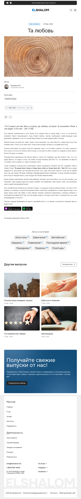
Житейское (58, 237)
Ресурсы (10, 452)
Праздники (23, 248)
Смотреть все (67, 264)
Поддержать (11, 426)
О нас (9, 412)
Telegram (42, 467)
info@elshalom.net (14, 464)
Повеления (35, 242)
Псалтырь (58, 248)
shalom (40, 10)
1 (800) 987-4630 (13, 468)
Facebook (42, 471)
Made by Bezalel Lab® (67, 493)
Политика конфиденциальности (35, 493)
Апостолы (22, 237)
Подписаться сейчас (17, 383)
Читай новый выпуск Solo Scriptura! (43, 3)
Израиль (18, 242)
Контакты (10, 421)
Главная (10, 407)
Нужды (9, 416)
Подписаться (12, 457)
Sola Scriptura (12, 438)
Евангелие (40, 237)
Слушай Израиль (13, 443)
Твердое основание (14, 447)
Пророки (41, 248)
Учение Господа (10, 99)
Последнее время (58, 242)
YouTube (41, 464)
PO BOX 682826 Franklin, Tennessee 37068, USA (16, 472)
